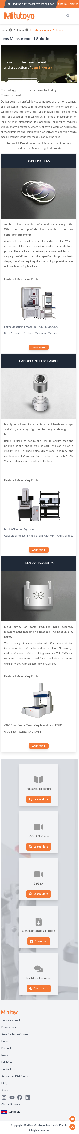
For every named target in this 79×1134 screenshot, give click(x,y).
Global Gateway (11, 1104)
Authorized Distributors (15, 1076)
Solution (19, 30)
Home (4, 30)
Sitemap (6, 1090)
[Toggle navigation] (75, 16)
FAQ (4, 1083)
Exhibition (7, 1062)
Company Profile (11, 1020)
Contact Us (8, 1069)
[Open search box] (69, 16)
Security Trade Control (14, 1034)
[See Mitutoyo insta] (5, 1097)
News (4, 1055)
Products (6, 1048)
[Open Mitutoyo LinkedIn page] (29, 1097)
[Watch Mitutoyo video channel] (13, 1097)
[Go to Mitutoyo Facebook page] (21, 1097)
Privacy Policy (9, 1027)
